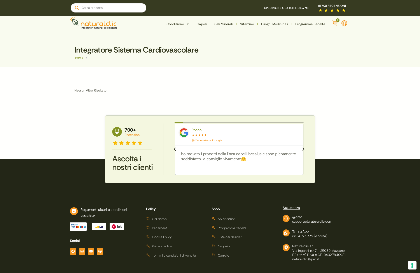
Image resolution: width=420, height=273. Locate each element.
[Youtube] (91, 251)
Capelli (202, 24)
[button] (175, 149)
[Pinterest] (100, 251)
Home (79, 58)
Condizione (175, 24)
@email (298, 217)
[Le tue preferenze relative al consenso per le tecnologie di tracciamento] (412, 265)
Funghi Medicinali (274, 24)
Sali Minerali (223, 24)
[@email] (286, 218)
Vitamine (247, 24)
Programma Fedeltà (310, 24)
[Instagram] (82, 251)
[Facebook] (73, 251)
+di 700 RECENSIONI (331, 6)
